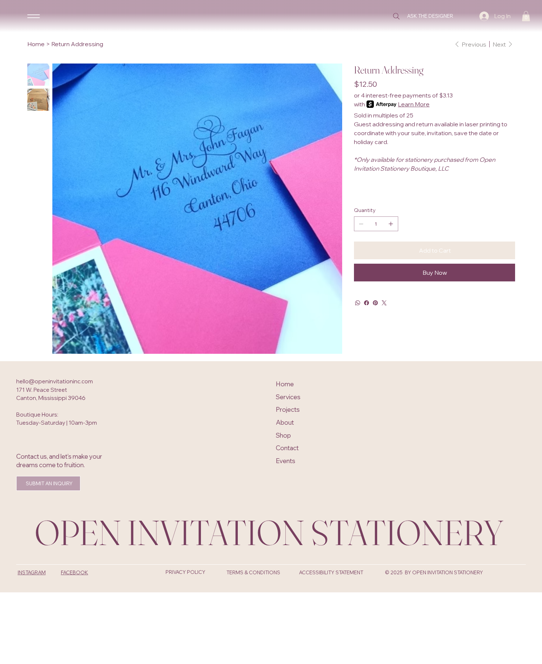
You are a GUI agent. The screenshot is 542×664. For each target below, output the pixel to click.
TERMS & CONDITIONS (253, 572)
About (285, 422)
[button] (526, 16)
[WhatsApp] (357, 303)
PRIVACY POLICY (185, 572)
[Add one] (390, 223)
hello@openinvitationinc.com (54, 381)
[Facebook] (366, 303)
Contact (287, 448)
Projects (288, 409)
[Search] (396, 16)
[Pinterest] (375, 303)
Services (288, 397)
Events (285, 461)
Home (285, 384)
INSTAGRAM (32, 572)
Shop (283, 435)
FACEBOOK (74, 572)
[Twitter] (384, 303)
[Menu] (33, 15)
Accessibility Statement (331, 572)
